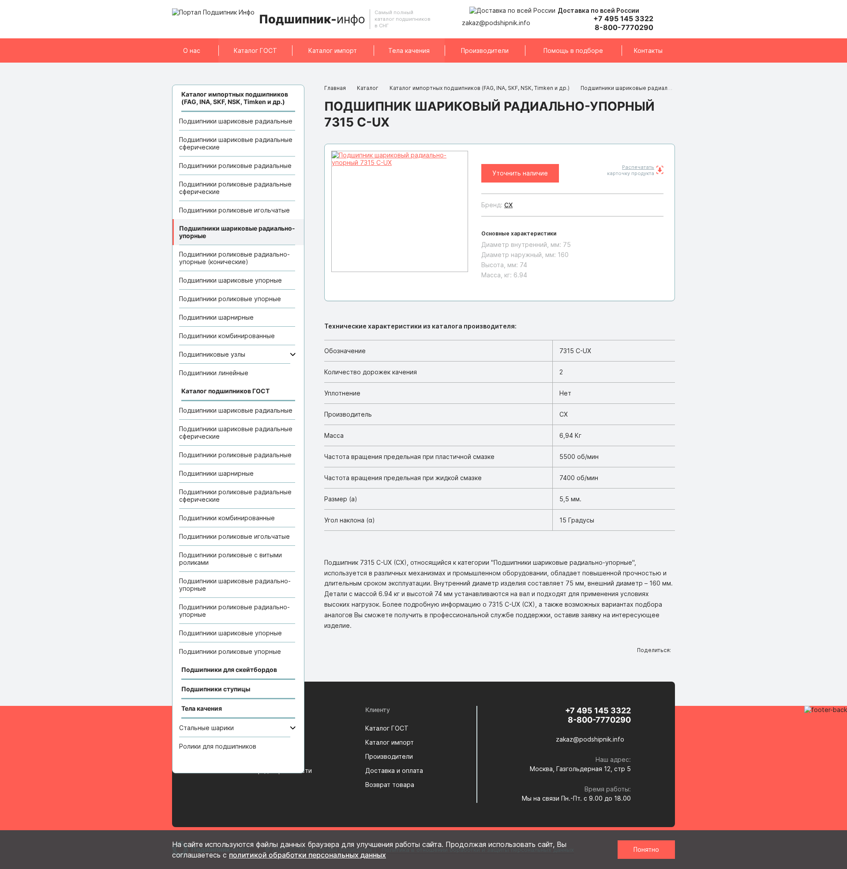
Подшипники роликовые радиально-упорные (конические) (234, 257)
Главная (335, 88)
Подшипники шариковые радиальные (235, 121)
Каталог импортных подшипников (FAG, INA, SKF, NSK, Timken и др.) (480, 88)
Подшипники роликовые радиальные (235, 165)
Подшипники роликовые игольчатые (234, 210)
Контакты (648, 50)
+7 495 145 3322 (623, 18)
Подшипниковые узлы (212, 354)
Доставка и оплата (394, 770)
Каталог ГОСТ (255, 50)
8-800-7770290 (624, 27)
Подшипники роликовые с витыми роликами (230, 558)
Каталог (368, 88)
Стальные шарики (206, 727)
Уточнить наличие (520, 173)
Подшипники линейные (213, 373)
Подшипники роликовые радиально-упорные (234, 610)
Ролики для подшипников (217, 746)
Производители (485, 50)
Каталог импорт (332, 50)
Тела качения (409, 50)
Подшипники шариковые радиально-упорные (237, 231)
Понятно (646, 849)
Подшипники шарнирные (216, 317)
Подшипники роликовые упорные (230, 298)
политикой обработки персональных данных (307, 854)
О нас (191, 50)
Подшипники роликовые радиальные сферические (235, 187)
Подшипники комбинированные (227, 335)
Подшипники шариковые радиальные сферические (235, 143)
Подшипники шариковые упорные (230, 280)
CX (508, 205)
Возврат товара (389, 784)
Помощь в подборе (573, 50)
